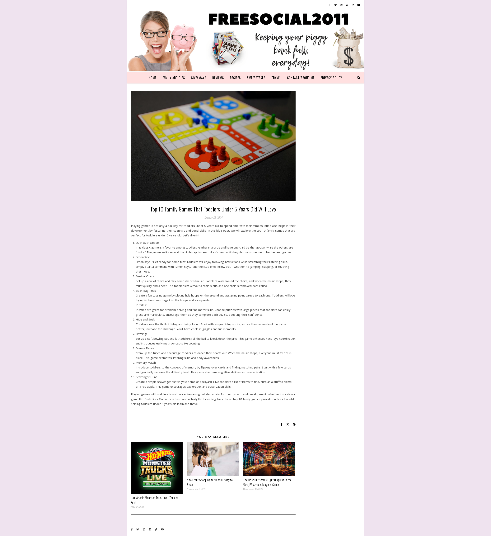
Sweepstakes (256, 77)
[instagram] (341, 5)
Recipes (235, 77)
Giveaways (198, 77)
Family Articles (173, 77)
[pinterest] (347, 5)
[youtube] (358, 5)
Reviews (218, 77)
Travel (276, 77)
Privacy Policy (331, 77)
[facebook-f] (330, 5)
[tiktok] (353, 5)
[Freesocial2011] (245, 41)
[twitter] (335, 5)
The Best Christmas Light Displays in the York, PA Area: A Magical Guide (267, 482)
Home (152, 77)
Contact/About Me (300, 77)
